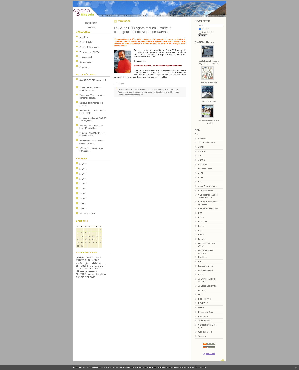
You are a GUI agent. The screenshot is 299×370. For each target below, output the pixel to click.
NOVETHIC (203, 303)
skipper (130, 92)
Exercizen (202, 239)
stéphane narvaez (140, 92)
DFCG (201, 217)
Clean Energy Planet (207, 186)
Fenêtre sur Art (85, 57)
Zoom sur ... (84, 67)
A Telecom (202, 138)
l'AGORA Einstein (209, 101)
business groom (98, 266)
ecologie (80, 257)
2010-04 (83, 184)
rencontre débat (97, 274)
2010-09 (83, 164)
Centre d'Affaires (86, 42)
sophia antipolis (85, 277)
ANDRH (201, 151)
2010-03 (83, 189)
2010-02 (83, 194)
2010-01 (83, 199)
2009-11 (82, 209)
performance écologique (134, 95)
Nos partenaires (86, 62)
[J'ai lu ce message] (296, 367)
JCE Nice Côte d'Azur (207, 286)
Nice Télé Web (204, 299)
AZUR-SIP (202, 164)
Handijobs (202, 257)
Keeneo (201, 290)
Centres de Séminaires (89, 47)
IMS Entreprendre (205, 270)
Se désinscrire (208, 32)
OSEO (201, 308)
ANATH (201, 147)
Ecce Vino (202, 222)
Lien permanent (157, 89)
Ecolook (201, 226)
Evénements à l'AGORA (89, 52)
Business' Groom (205, 169)
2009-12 (83, 204)
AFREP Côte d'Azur (206, 143)
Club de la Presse (205, 190)
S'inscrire (205, 29)
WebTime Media (205, 332)
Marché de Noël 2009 (209, 82)
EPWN (201, 235)
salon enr (151, 92)
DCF (200, 213)
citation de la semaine (88, 268)
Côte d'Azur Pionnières (208, 209)
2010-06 (83, 174)
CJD (200, 182)
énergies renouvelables (164, 92)
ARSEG (201, 160)
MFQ (200, 295)
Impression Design (206, 266)
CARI (200, 173)
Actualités (83, 37)
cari (87, 262)
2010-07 (83, 169)
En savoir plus (201, 367)
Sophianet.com (204, 320)
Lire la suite (119, 83)
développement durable (86, 273)
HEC (200, 262)
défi (124, 92)
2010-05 (83, 179)
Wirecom (202, 336)
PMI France (203, 316)
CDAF (200, 177)
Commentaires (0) (171, 89)
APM (200, 156)
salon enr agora (94, 257)
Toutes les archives (87, 214)
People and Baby (205, 312)
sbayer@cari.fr (91, 23)
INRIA (200, 275)
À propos (91, 27)
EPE (200, 230)
